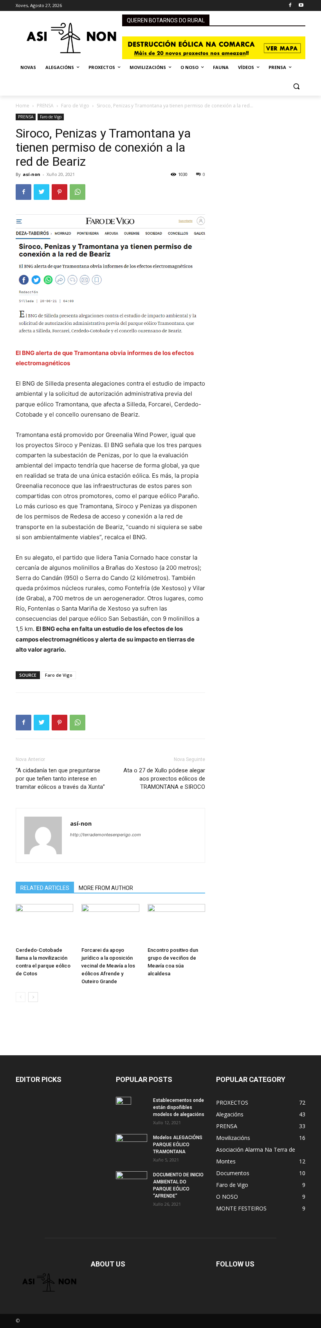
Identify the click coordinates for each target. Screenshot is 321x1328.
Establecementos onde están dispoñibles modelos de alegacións (178, 1107)
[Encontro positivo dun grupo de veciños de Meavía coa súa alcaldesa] (176, 924)
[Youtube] (300, 5)
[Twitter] (41, 192)
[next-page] (33, 997)
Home (22, 105)
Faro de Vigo (75, 105)
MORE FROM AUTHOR (106, 888)
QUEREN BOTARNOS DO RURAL (166, 20)
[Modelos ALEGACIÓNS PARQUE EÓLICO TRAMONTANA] (131, 1144)
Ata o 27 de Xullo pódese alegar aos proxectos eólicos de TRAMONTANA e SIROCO (164, 778)
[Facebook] (289, 5)
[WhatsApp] (77, 192)
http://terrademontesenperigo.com (105, 834)
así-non (31, 174)
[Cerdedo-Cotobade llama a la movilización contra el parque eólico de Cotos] (44, 924)
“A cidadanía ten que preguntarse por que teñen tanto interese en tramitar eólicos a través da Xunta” (60, 778)
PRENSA (45, 105)
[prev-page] (20, 997)
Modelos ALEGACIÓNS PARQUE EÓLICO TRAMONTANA (177, 1144)
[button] (296, 86)
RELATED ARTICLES (44, 888)
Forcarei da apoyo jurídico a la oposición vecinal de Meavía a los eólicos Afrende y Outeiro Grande (108, 965)
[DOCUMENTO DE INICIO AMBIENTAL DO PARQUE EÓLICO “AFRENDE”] (131, 1184)
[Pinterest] (59, 192)
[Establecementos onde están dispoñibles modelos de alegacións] (131, 1110)
